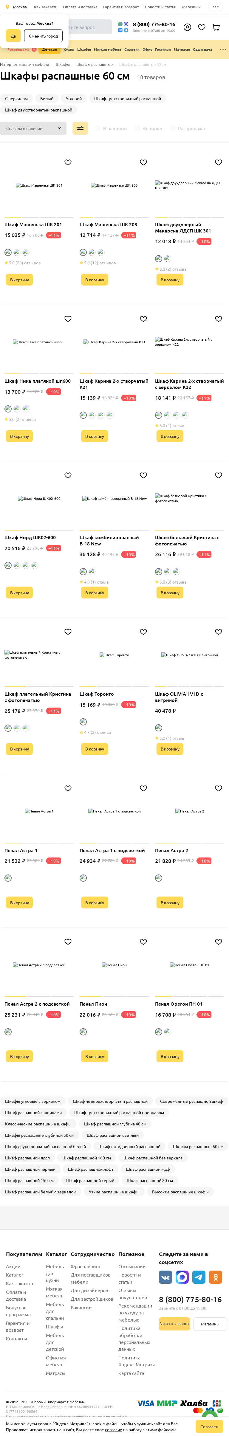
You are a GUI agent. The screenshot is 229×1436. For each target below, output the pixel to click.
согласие (113, 1429)
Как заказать (45, 6)
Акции (13, 1266)
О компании (132, 1266)
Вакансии (81, 1307)
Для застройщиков (92, 1299)
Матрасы (55, 1373)
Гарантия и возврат (121, 6)
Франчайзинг (86, 1266)
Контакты (16, 1338)
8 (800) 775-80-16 (154, 24)
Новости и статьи (161, 6)
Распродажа (18, 49)
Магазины (210, 1323)
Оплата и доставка (80, 6)
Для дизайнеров (89, 1290)
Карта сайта (131, 1373)
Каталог (15, 1274)
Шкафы (54, 1326)
